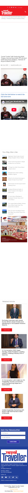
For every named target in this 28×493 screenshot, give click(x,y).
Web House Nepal (18, 491)
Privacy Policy (14, 489)
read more (7, 329)
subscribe (13, 441)
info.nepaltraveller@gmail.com (10, 480)
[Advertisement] (14, 40)
